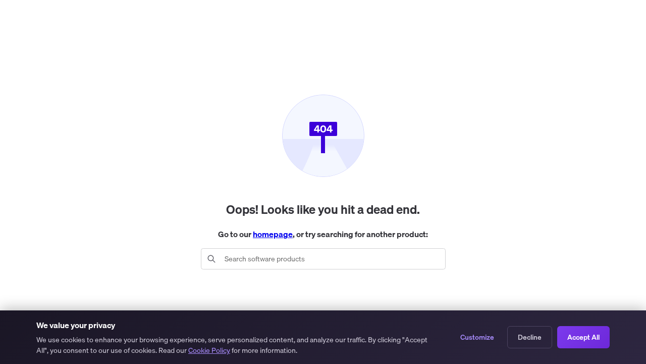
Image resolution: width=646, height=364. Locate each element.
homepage (273, 234)
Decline (530, 337)
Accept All (583, 337)
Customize (477, 337)
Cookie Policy (209, 350)
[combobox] (331, 259)
